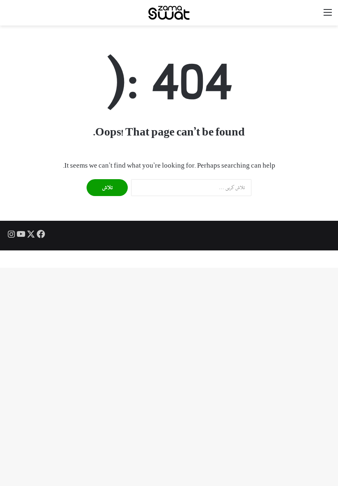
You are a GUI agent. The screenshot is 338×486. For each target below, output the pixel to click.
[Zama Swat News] (169, 13)
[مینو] (328, 16)
